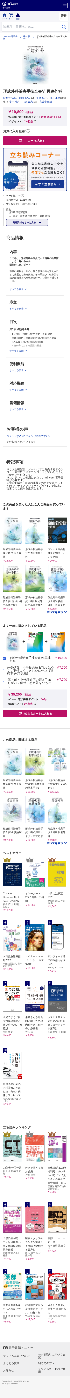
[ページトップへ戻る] (64, 1392)
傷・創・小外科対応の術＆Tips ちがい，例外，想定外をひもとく (31, 683)
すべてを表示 (55, 612)
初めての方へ (46, 1363)
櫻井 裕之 (14, 101)
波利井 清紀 (10, 97)
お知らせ (8, 1370)
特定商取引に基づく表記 (51, 1356)
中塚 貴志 (27, 101)
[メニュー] (65, 5)
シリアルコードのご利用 (51, 1370)
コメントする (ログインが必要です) (26, 436)
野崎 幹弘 (24, 97)
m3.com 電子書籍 (10, 37)
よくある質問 (11, 1363)
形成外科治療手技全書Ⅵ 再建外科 (30, 659)
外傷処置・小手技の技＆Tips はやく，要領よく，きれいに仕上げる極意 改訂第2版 (30, 670)
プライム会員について (16, 1356)
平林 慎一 (26, 37)
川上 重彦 (54, 97)
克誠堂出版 (45, 101)
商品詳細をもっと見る (25, 222)
